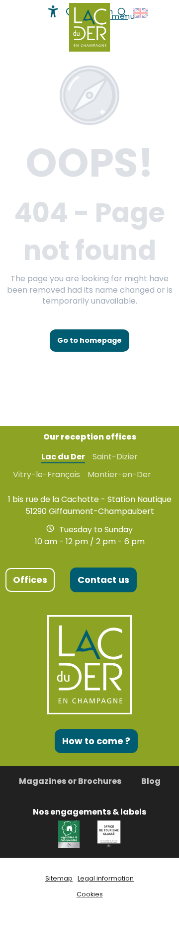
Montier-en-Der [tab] (119, 475)
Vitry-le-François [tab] (46, 475)
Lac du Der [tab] (63, 457)
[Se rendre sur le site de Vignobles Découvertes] (70, 833)
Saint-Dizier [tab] (115, 457)
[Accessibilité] (53, 11)
